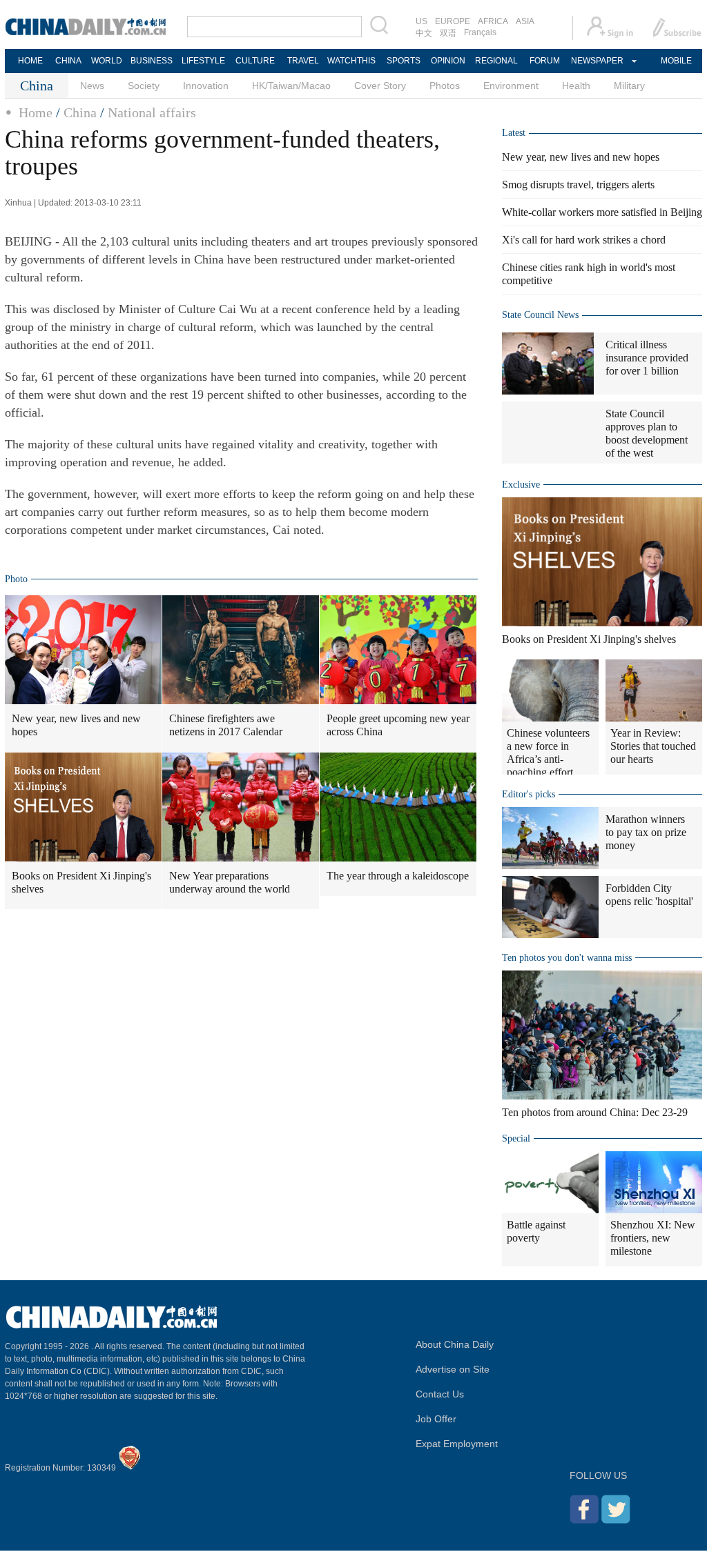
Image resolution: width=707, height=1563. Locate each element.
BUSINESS (151, 61)
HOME (30, 61)
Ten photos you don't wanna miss (567, 958)
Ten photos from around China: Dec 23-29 (595, 1112)
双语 (448, 33)
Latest (513, 133)
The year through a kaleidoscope (398, 876)
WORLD (106, 61)
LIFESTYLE (203, 61)
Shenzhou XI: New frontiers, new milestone (652, 1238)
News (92, 85)
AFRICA (493, 21)
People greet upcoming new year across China (398, 725)
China (80, 112)
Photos (444, 85)
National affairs (152, 112)
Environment (511, 85)
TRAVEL (303, 61)
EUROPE (452, 21)
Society (143, 85)
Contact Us (440, 1394)
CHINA (68, 61)
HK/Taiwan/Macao (291, 85)
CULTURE (255, 61)
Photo (16, 579)
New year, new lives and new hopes (76, 725)
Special (516, 1138)
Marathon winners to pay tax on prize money (646, 832)
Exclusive (521, 484)
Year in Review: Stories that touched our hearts (653, 746)
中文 (424, 33)
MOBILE (676, 61)
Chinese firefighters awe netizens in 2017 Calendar (225, 725)
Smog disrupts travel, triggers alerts (578, 184)
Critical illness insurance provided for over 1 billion (647, 358)
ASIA (525, 21)
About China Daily (455, 1344)
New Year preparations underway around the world (229, 882)
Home (35, 112)
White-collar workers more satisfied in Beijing (602, 212)
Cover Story (380, 85)
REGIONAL (496, 61)
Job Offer (436, 1418)
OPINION (448, 61)
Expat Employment (457, 1443)
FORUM (545, 61)
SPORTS (403, 61)
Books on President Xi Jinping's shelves (81, 882)
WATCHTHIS (351, 61)
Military (629, 85)
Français (480, 32)
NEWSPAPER (596, 61)
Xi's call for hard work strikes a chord (584, 240)
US (421, 21)
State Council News (540, 315)
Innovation (206, 85)
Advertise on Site (453, 1369)
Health (576, 85)
